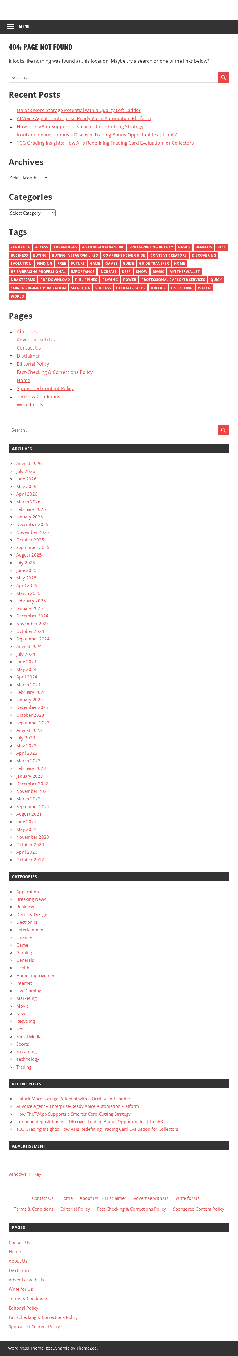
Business (19, 255)
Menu (24, 27)
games (111, 263)
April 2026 (26, 494)
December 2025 (32, 524)
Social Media (29, 1036)
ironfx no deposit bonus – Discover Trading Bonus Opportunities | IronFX (97, 135)
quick (216, 279)
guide (128, 263)
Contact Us (29, 348)
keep (126, 271)
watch (204, 288)
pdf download (55, 279)
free (61, 263)
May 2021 (26, 829)
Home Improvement (36, 975)
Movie (22, 1006)
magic (158, 271)
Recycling (25, 1021)
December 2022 (32, 783)
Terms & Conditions (38, 396)
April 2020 (26, 852)
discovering (204, 255)
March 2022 (28, 799)
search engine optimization (38, 288)
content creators (168, 255)
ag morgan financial (103, 247)
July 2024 (25, 654)
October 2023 (30, 715)
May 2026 (26, 486)
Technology (27, 1059)
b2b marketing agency (151, 247)
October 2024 (30, 631)
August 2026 (29, 463)
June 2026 (26, 479)
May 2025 (26, 578)
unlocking (182, 288)
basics (184, 247)
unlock (158, 288)
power (129, 279)
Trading (23, 1067)
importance (82, 271)
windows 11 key (25, 1174)
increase (108, 271)
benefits (204, 247)
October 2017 (30, 859)
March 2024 (28, 684)
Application (27, 891)
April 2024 (26, 677)
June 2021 (26, 821)
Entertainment (30, 929)
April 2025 (26, 585)
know (141, 271)
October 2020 (30, 844)
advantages (65, 247)
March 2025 (28, 593)
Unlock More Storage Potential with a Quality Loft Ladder (79, 110)
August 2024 (29, 646)
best (221, 247)
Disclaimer (28, 356)
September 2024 (33, 639)
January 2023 (29, 776)
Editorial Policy (33, 364)
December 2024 (32, 616)
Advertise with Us (36, 339)
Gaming (24, 952)
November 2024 (32, 623)
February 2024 (31, 692)
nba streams (23, 279)
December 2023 (32, 707)
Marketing (26, 998)
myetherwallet (185, 271)
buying (40, 255)
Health (22, 967)
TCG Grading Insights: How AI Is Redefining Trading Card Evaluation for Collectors (105, 143)
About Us (27, 331)
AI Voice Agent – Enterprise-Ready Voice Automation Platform (84, 118)
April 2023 (26, 753)
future (78, 263)
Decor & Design (31, 914)
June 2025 (26, 570)
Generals (25, 960)
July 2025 (25, 563)
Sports (22, 1044)
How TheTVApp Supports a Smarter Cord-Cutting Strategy (80, 126)
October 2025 (30, 540)
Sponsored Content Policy (45, 388)
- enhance (20, 247)
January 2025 (29, 608)
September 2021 (33, 806)
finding (44, 263)
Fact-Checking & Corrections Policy (55, 372)
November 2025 (32, 532)
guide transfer (154, 263)
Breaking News (31, 899)
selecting (80, 288)
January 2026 (29, 517)
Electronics (27, 922)
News (21, 1013)
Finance (24, 937)
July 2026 (25, 471)
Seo (20, 1028)
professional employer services (173, 279)
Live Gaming (28, 990)
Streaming (26, 1051)
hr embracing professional (38, 271)
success (103, 288)
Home (179, 263)
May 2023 (26, 745)
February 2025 (31, 601)
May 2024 (26, 669)
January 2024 (29, 700)
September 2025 (33, 547)
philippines (86, 279)
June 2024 (26, 662)
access (41, 247)
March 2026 (28, 502)
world (17, 296)
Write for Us (30, 404)
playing (110, 279)
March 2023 (28, 760)
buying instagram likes (75, 255)
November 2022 (32, 791)
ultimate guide (130, 288)
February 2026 (31, 509)
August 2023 (29, 730)
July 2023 (25, 738)
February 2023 (31, 768)
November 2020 (32, 837)
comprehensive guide (124, 255)
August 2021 (29, 814)
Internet (24, 983)
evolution (21, 263)
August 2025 (29, 555)
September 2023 (33, 722)
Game (95, 263)
